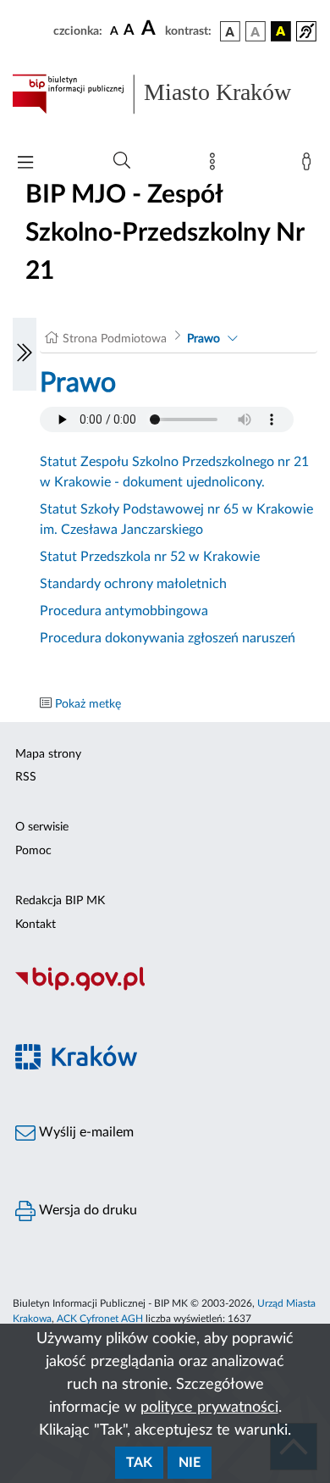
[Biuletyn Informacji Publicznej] (165, 989)
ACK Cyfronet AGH (100, 1319)
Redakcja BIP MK (60, 901)
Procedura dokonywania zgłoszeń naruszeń (167, 638)
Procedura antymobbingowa (124, 611)
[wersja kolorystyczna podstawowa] (230, 31)
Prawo (203, 339)
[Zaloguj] (309, 165)
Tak (139, 1462)
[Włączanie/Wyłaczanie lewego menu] (24, 354)
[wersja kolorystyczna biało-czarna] (256, 31)
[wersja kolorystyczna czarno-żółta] (281, 31)
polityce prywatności (209, 1407)
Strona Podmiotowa (115, 339)
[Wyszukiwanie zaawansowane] (121, 161)
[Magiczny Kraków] (165, 1067)
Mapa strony (48, 754)
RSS (25, 777)
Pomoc (33, 851)
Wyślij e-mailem (85, 1132)
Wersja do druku (86, 1210)
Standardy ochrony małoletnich (133, 584)
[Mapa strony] (216, 165)
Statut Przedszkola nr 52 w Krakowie (150, 557)
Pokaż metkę (88, 704)
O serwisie (42, 827)
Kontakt (35, 924)
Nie (190, 1462)
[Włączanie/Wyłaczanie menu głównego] (25, 164)
